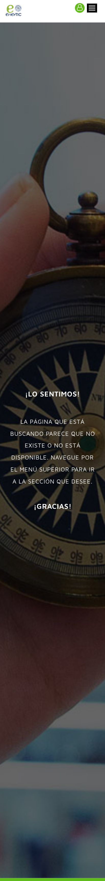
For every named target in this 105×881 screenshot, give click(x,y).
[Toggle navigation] (92, 8)
